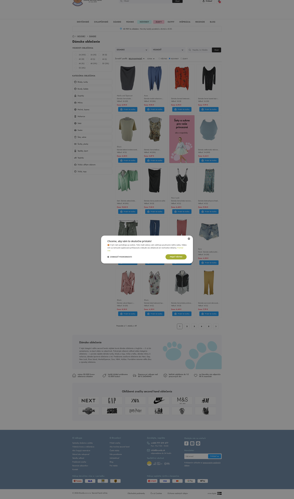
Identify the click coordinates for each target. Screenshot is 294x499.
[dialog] (147, 249)
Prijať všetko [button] (176, 257)
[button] (119, 257)
